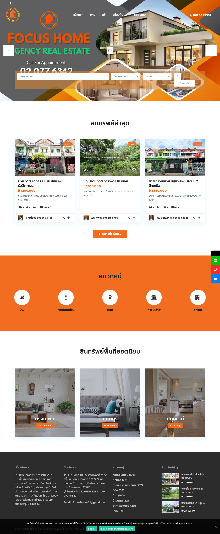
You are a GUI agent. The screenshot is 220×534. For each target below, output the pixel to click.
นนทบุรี (110, 418)
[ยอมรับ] (215, 526)
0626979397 (202, 15)
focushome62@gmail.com (90, 502)
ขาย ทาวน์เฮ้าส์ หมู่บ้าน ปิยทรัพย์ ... (193, 476)
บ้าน (115, 495)
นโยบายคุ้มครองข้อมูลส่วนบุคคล (117, 528)
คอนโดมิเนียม (120, 475)
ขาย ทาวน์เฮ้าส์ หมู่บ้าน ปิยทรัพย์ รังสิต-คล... (40, 183)
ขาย (92, 14)
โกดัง (116, 511)
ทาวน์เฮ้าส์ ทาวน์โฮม (124, 485)
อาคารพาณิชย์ (121, 506)
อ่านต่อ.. (35, 504)
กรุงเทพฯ (44, 418)
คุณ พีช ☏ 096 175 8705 (104, 217)
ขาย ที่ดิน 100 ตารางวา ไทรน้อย (106, 181)
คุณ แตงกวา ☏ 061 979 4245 (172, 217)
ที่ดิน (115, 490)
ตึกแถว (117, 480)
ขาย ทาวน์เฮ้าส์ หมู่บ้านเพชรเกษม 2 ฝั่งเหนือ (173, 183)
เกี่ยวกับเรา (120, 14)
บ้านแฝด (118, 500)
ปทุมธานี (175, 418)
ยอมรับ (91, 528)
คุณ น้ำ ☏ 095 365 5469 (39, 217)
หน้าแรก (78, 14)
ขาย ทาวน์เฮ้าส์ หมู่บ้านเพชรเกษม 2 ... (193, 504)
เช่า (104, 14)
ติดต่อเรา (140, 14)
